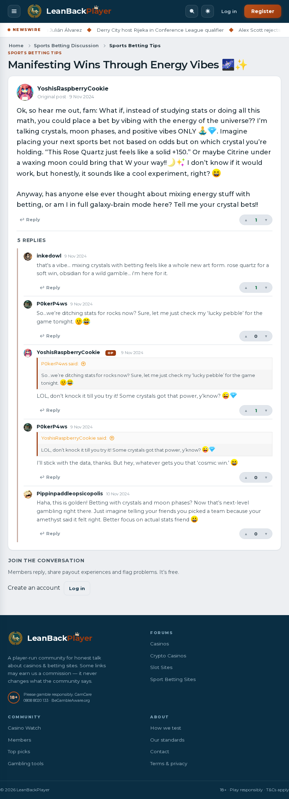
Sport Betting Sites (173, 679)
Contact (159, 751)
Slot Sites (161, 667)
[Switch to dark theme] (207, 11)
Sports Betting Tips (35, 52)
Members (19, 740)
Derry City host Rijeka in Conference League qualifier (147, 30)
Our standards (167, 740)
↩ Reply (29, 219)
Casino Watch (24, 728)
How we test (165, 728)
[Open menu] (14, 11)
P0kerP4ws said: (60, 363)
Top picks (19, 751)
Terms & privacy (168, 763)
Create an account (34, 587)
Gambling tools (25, 763)
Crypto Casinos (168, 655)
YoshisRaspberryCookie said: (74, 438)
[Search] (191, 11)
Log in (229, 11)
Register (262, 11)
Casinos (159, 643)
